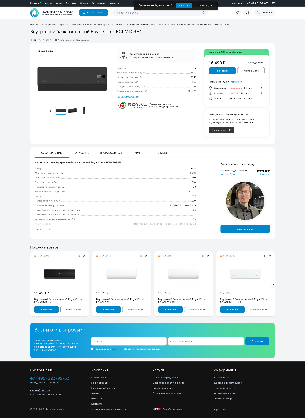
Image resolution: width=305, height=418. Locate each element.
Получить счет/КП (221, 130)
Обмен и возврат (224, 398)
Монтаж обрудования (165, 377)
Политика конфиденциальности (108, 409)
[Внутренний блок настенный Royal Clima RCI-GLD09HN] (121, 284)
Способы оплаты (224, 387)
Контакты (114, 3)
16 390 (103, 293)
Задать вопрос (245, 229)
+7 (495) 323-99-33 (257, 3)
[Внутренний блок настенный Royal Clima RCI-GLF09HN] (183, 284)
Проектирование (162, 387)
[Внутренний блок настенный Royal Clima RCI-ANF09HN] (59, 284)
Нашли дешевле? (255, 62)
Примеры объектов (103, 387)
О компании (98, 3)
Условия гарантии (224, 393)
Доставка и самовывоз (228, 382)
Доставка (71, 3)
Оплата (84, 3)
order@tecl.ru (40, 390)
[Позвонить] (271, 3)
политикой (117, 349)
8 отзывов (265, 174)
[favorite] (239, 12)
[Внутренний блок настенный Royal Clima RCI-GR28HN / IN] (245, 284)
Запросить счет (72, 309)
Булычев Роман (228, 174)
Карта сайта (220, 409)
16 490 (41, 293)
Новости (96, 398)
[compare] (247, 12)
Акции (58, 3)
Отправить (257, 341)
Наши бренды (99, 382)
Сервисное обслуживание (168, 382)
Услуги (48, 3)
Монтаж (34, 3)
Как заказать (221, 377)
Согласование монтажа (167, 393)
